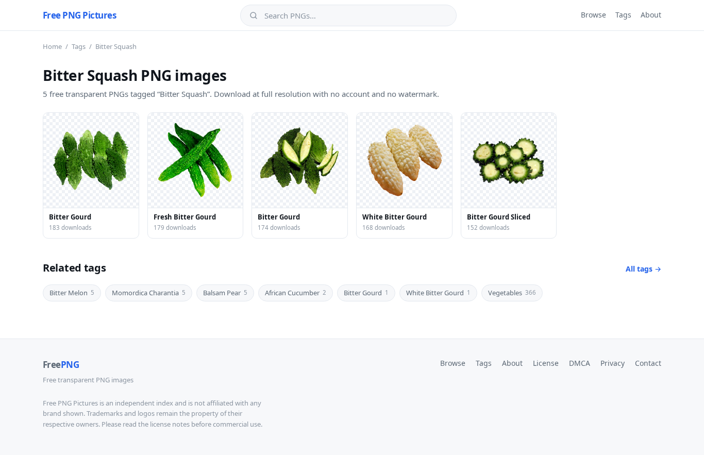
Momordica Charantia (149, 292)
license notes (170, 424)
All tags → (643, 269)
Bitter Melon (71, 292)
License (546, 363)
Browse (593, 15)
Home (52, 46)
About (651, 15)
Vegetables (512, 292)
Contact (648, 363)
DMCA (579, 363)
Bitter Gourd (366, 292)
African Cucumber (295, 292)
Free (61, 364)
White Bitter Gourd (438, 292)
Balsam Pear (225, 292)
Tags (623, 15)
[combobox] (355, 15)
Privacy (612, 363)
